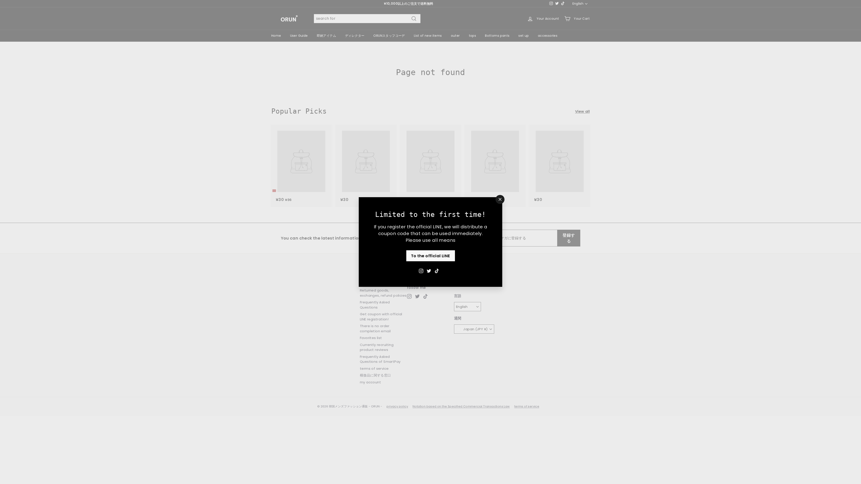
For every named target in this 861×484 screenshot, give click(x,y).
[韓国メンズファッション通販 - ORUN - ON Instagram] (421, 270)
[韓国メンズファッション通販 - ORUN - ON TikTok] (437, 270)
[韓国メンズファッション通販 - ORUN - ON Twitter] (429, 270)
